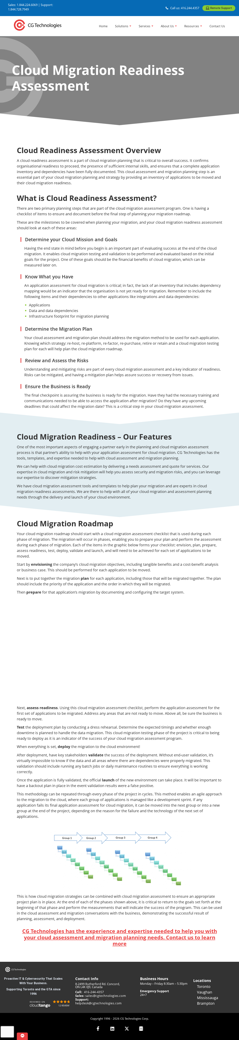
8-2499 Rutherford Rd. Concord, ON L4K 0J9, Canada (97, 985)
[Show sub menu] (130, 26)
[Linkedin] (112, 1028)
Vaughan (204, 992)
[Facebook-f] (98, 1028)
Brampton (206, 1003)
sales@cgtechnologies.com (105, 996)
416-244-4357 (94, 992)
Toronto (203, 986)
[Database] (141, 1028)
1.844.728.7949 (18, 9)
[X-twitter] (126, 1028)
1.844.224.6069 (27, 5)
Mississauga (207, 997)
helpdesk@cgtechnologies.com (98, 1003)
